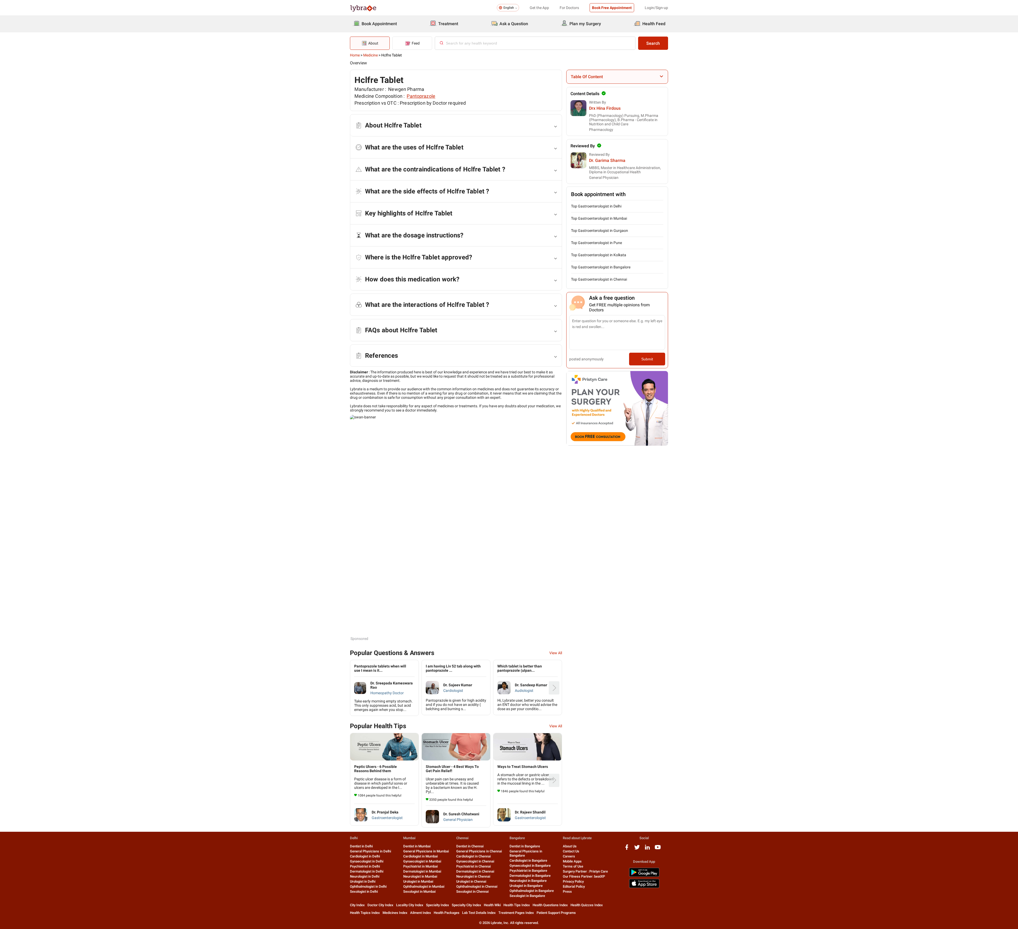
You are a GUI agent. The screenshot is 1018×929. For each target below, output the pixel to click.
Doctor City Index (380, 905)
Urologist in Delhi (362, 881)
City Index (357, 905)
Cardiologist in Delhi (365, 856)
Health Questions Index (550, 905)
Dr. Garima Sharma (607, 160)
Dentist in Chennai (470, 846)
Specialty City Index (466, 905)
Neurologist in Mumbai (420, 876)
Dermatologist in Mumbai (422, 871)
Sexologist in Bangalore (527, 896)
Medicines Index (395, 913)
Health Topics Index (365, 913)
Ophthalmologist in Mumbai (423, 886)
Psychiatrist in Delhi (365, 866)
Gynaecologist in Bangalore (530, 866)
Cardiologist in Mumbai (420, 856)
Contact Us (571, 851)
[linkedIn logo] (647, 849)
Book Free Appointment (612, 8)
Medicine (370, 55)
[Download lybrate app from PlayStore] (644, 876)
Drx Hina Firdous (605, 108)
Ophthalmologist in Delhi (368, 886)
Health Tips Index (516, 905)
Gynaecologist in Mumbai (422, 861)
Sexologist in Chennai (472, 891)
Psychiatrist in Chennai (473, 866)
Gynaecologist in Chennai (475, 861)
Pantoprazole (421, 96)
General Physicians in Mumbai (426, 851)
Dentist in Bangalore (525, 846)
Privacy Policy (573, 881)
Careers (569, 856)
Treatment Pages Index (516, 913)
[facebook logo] (627, 849)
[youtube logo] (658, 849)
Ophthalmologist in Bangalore (532, 891)
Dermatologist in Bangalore (530, 876)
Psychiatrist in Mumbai (420, 866)
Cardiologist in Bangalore (528, 860)
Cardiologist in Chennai (473, 856)
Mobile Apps (572, 861)
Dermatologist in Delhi (366, 871)
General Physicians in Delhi (370, 851)
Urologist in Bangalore (526, 886)
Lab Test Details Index (479, 913)
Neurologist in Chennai (473, 876)
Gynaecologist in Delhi (366, 861)
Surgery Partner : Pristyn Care (585, 871)
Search (653, 43)
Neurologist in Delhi (364, 876)
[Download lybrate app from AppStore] (644, 887)
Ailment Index (420, 913)
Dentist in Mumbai (417, 846)
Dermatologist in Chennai (475, 871)
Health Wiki (492, 905)
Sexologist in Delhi (364, 891)
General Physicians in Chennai (479, 851)
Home (355, 55)
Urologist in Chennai (471, 881)
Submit (647, 359)
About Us (570, 846)
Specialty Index (437, 905)
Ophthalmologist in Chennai (476, 886)
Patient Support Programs (556, 913)
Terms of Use (573, 866)
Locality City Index (409, 905)
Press (567, 891)
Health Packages (446, 913)
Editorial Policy (574, 886)
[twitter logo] (637, 849)
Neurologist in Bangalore (528, 881)
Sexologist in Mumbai (419, 891)
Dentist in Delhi (361, 846)
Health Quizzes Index (587, 905)
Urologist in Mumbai (418, 881)
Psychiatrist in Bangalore (528, 871)
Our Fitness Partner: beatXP (584, 876)
